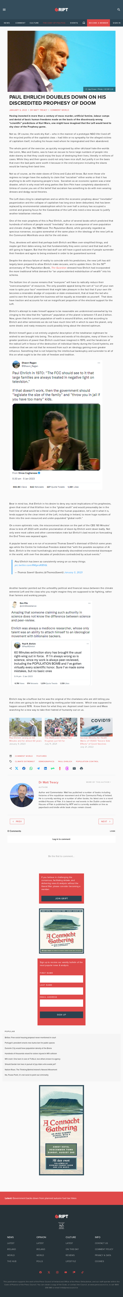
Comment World (59, 110)
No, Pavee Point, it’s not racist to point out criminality (26, 1075)
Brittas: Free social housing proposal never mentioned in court (30, 1037)
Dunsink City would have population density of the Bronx (28, 1048)
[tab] (7, 23)
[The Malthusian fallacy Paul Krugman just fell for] (61, 727)
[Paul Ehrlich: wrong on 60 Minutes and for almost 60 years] (25, 727)
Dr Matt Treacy (39, 110)
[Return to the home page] (61, 1216)
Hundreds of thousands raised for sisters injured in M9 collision (31, 1053)
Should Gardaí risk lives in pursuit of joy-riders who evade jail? (30, 1064)
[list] (17, 1249)
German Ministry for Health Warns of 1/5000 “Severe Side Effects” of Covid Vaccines (95, 741)
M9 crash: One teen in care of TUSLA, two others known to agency (32, 1059)
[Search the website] (118, 9)
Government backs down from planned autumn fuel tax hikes (40, 1198)
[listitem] (17, 1243)
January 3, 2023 (73, 572)
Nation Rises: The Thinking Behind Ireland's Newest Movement (31, 1069)
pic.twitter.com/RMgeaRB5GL (31, 565)
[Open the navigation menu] (4, 9)
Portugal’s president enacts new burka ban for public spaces (30, 1043)
